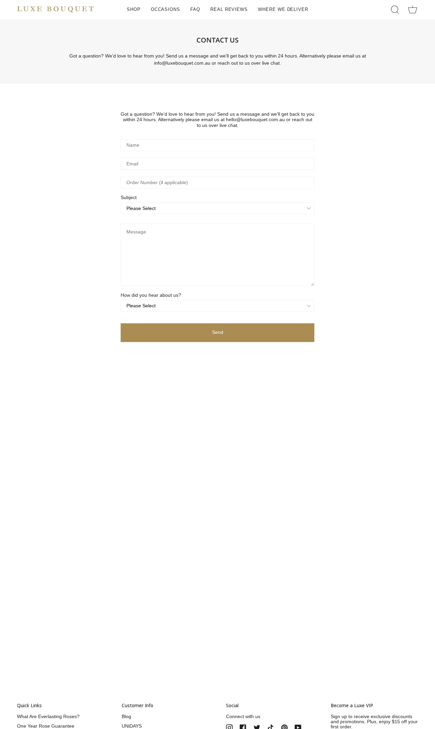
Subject (129, 197)
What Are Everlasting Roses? (48, 716)
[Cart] (412, 9)
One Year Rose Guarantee (45, 726)
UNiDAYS (132, 726)
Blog (126, 716)
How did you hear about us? (151, 295)
